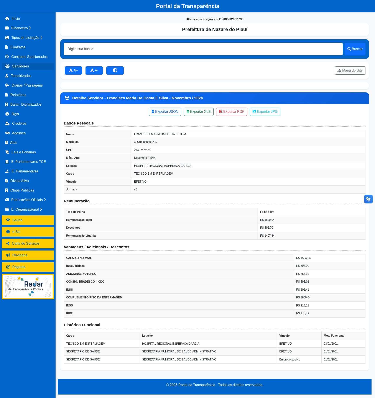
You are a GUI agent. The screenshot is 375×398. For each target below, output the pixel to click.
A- (96, 70)
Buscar (357, 49)
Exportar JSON (166, 111)
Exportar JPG (267, 111)
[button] (28, 28)
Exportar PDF (233, 111)
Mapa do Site (352, 70)
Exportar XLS (200, 111)
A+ (75, 70)
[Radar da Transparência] (28, 286)
